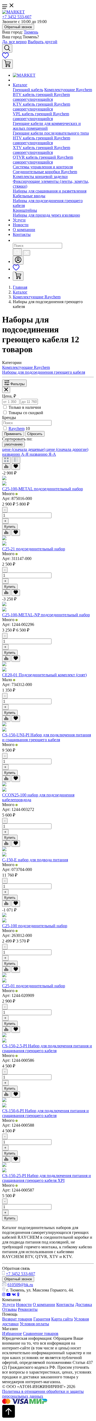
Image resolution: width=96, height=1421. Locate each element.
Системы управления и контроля (43, 167)
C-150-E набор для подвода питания (35, 860)
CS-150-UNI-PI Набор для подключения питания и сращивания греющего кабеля (46, 737)
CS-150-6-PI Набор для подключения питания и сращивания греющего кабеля (45, 1113)
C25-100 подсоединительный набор (34, 925)
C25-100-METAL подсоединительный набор (42, 489)
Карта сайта (62, 1319)
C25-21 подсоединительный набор (33, 549)
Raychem (17, 428)
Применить (13, 434)
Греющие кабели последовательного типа (51, 133)
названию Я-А (43, 454)
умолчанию (13, 444)
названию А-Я (16, 454)
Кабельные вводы (29, 196)
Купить (9, 527)
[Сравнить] (6, 466)
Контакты (22, 234)
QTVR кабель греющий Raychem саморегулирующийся (43, 159)
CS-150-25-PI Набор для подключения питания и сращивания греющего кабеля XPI (46, 1178)
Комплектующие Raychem (68, 89)
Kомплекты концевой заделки (40, 176)
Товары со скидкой (26, 412)
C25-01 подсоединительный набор (33, 986)
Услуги (19, 220)
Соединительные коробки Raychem (45, 171)
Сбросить (34, 434)
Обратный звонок (18, 27)
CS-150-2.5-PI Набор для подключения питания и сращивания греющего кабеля (47, 1048)
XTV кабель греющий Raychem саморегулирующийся (41, 150)
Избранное (12, 1333)
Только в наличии (25, 407)
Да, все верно (14, 41)
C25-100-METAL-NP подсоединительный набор (46, 615)
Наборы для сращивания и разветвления (49, 191)
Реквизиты (28, 1309)
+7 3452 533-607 (16, 16)
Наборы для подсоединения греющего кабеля (43, 372)
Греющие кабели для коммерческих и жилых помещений (47, 126)
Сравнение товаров (40, 1333)
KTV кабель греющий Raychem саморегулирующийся (41, 106)
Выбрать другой (42, 41)
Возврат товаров (17, 1319)
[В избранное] (15, 466)
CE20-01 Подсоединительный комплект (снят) (44, 675)
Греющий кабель (28, 89)
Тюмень (31, 32)
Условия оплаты (34, 1324)
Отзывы (9, 1309)
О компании (24, 229)
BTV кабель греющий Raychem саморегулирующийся (41, 97)
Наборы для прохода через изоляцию (46, 215)
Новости (21, 224)
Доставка (83, 1304)
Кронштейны (25, 210)
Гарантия (41, 1319)
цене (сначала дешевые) (24, 449)
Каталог (20, 85)
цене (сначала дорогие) (67, 449)
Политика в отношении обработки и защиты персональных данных (43, 1393)
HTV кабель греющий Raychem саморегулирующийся (41, 140)
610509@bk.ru (20, 1284)
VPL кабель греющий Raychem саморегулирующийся (41, 116)
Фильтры (17, 384)
